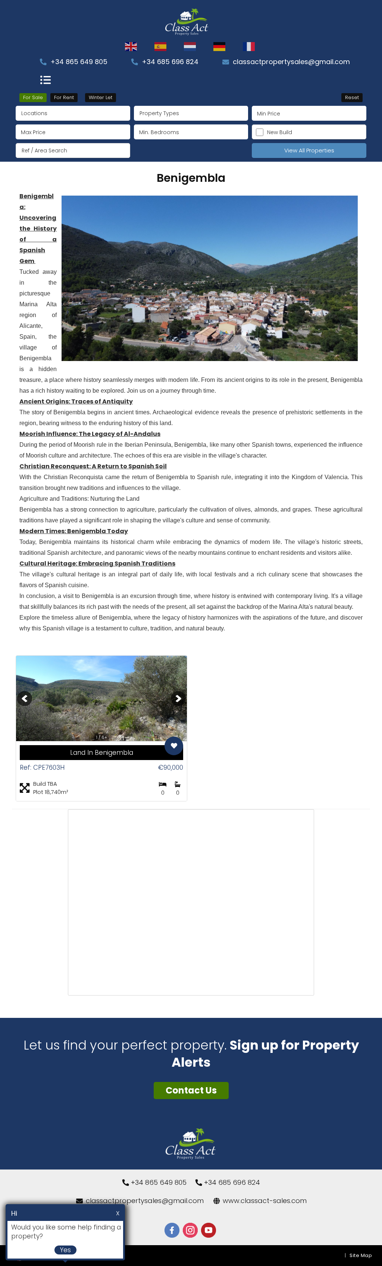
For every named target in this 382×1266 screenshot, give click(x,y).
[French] (249, 47)
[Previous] (24, 698)
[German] (220, 47)
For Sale (33, 97)
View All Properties (309, 150)
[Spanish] (161, 47)
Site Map (361, 1255)
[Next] (178, 698)
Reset (352, 97)
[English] (131, 47)
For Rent (64, 97)
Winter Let (100, 97)
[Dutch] (190, 47)
